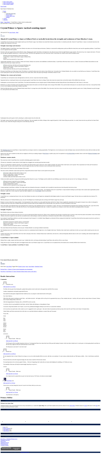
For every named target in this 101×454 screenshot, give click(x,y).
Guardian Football (4, 445)
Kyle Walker (38, 190)
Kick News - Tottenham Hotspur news (9, 439)
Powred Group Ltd (25, 452)
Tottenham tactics (6, 150)
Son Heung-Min (70, 153)
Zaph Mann (9, 380)
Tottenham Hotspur (5, 442)
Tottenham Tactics (39, 266)
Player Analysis (6, 428)
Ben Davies (45, 153)
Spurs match (72, 405)
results (85, 405)
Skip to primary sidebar (8, 4)
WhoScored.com (4, 443)
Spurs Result (6, 430)
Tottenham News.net (5, 440)
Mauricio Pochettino (92, 153)
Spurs (27, 266)
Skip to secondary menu (8, 2)
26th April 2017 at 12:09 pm (9, 353)
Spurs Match (7, 22)
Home (2, 22)
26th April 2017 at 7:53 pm (12, 392)
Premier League (21, 266)
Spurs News (3, 441)
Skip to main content (7, 1)
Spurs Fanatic (3, 6)
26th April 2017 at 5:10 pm (12, 373)
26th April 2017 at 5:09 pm (12, 340)
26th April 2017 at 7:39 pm (9, 383)
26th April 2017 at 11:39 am (9, 286)
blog (96, 405)
